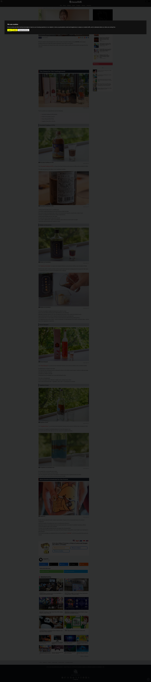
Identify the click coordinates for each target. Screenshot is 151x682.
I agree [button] (9, 30)
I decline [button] (15, 30)
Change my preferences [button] (23, 30)
